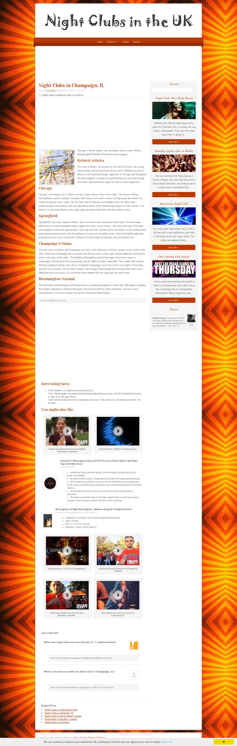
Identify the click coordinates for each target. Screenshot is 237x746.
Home (75, 737)
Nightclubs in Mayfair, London (61, 719)
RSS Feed (100, 737)
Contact (125, 41)
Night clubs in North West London (63, 716)
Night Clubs (51, 90)
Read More (174, 141)
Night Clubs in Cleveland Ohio (61, 709)
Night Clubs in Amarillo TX (59, 713)
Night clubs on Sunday (57, 722)
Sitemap (136, 41)
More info (167, 741)
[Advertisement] (119, 65)
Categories (110, 42)
